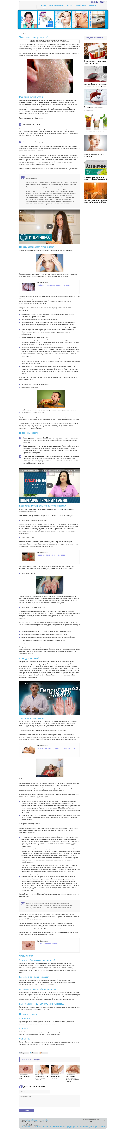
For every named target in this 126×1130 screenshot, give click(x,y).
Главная (43, 5)
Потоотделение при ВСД (48, 943)
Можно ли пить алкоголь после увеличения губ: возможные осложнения (95, 155)
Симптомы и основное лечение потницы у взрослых (41, 1078)
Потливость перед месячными (56, 1077)
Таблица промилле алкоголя (94, 132)
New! (44, 7)
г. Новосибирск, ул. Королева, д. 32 (37, 1120)
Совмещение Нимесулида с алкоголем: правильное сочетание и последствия (96, 109)
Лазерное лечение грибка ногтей (51, 555)
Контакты (92, 5)
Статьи (69, 5)
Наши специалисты (56, 5)
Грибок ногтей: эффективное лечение (53, 285)
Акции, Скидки (80, 5)
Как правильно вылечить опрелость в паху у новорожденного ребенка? (73, 1079)
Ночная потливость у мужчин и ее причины (56, 748)
